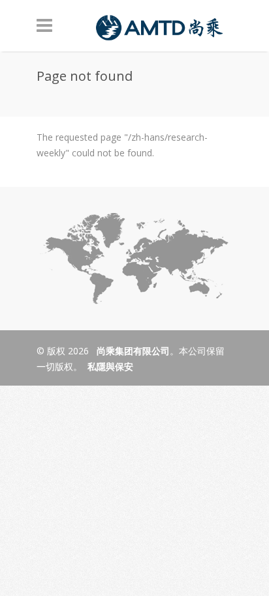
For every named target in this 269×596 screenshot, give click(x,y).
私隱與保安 (110, 366)
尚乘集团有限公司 (132, 351)
